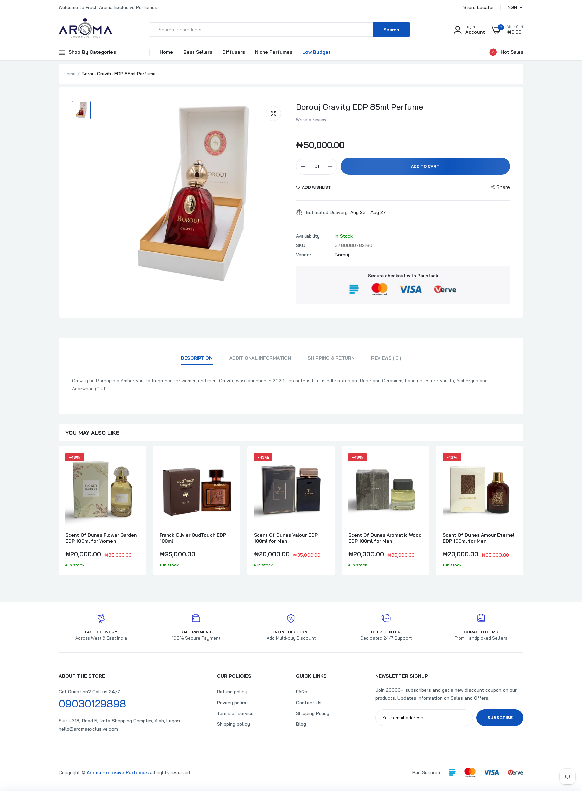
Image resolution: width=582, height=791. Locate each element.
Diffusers (233, 52)
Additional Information (260, 358)
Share (503, 187)
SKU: (301, 245)
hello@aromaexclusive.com (88, 729)
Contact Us (309, 702)
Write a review (311, 119)
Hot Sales (511, 52)
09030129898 (92, 703)
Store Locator (478, 7)
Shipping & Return (331, 358)
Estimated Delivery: (327, 212)
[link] (133, 464)
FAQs (302, 692)
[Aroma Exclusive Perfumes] (85, 29)
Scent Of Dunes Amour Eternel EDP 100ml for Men (478, 538)
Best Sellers (197, 52)
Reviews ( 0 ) (386, 358)
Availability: (308, 236)
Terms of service (235, 713)
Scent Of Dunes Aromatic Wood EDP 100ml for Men (385, 538)
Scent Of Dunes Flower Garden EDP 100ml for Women (101, 538)
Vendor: (304, 255)
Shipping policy (233, 724)
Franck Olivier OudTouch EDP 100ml (193, 538)
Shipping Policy (312, 713)
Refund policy (232, 692)
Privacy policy (232, 702)
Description (196, 358)
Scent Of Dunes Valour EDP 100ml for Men (286, 538)
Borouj (342, 255)
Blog (301, 724)
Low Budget (316, 52)
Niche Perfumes (273, 52)
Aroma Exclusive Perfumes (118, 772)
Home (166, 52)
